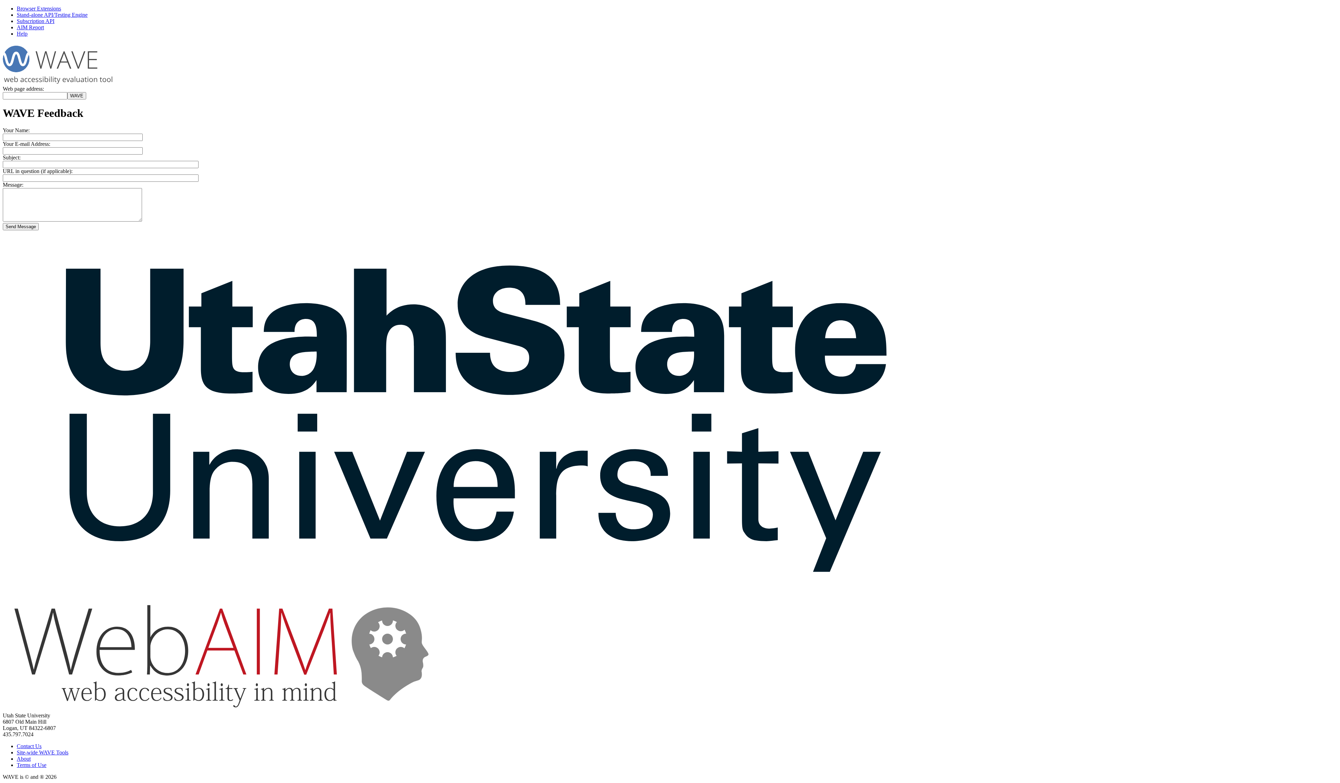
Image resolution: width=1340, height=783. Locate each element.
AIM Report (30, 27)
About (24, 759)
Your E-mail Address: (26, 144)
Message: (13, 185)
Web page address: (23, 89)
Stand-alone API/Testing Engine (52, 15)
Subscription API (35, 21)
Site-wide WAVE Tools (42, 752)
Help (22, 34)
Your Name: (16, 130)
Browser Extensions (39, 9)
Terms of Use (31, 765)
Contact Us (29, 746)
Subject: (12, 158)
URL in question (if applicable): (38, 171)
